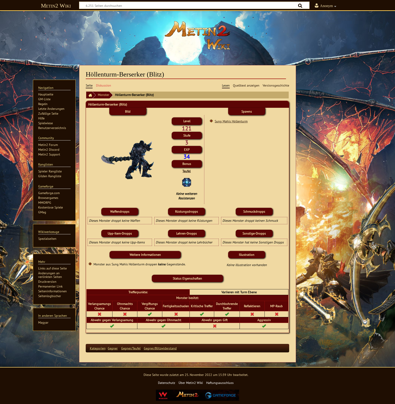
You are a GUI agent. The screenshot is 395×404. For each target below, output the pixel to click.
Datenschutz (166, 382)
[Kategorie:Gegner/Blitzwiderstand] (186, 182)
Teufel (186, 171)
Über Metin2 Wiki (191, 382)
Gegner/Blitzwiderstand (160, 348)
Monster (103, 94)
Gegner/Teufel (131, 348)
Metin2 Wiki (56, 6)
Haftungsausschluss (220, 382)
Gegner (113, 348)
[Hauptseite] (197, 35)
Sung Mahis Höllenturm (231, 121)
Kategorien (97, 348)
